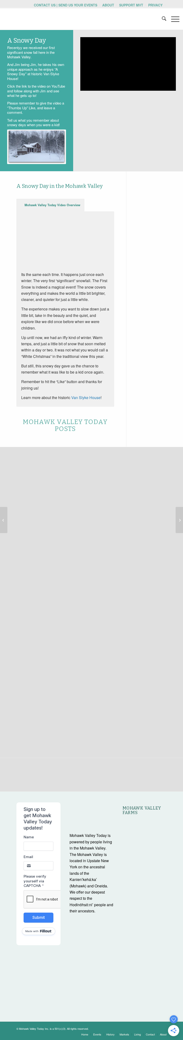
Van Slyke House (86, 397)
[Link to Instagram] (148, 1027)
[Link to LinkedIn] (163, 1027)
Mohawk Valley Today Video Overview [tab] (52, 205)
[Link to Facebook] (155, 1027)
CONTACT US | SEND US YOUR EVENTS (65, 5)
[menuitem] (65, 5)
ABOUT (108, 5)
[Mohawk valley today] (39, 19)
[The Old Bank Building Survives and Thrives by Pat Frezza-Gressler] (179, 520)
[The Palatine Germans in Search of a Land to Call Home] (3, 520)
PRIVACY (155, 5)
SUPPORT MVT (131, 5)
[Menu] (172, 19)
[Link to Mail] (134, 1027)
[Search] (161, 19)
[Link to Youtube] (141, 1027)
